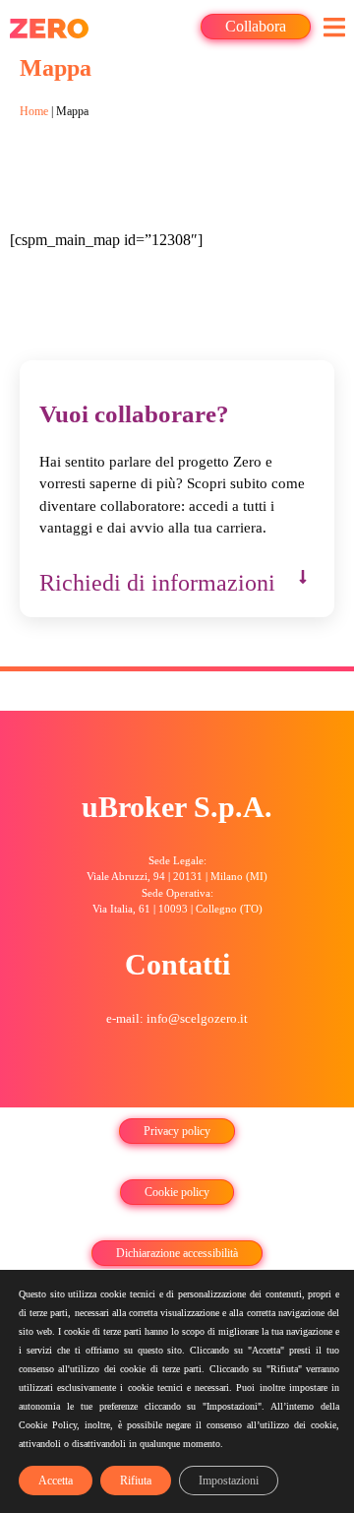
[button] (334, 27)
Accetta (55, 1480)
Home (34, 111)
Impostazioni (229, 1480)
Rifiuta (135, 1480)
